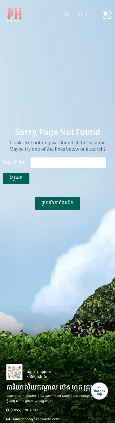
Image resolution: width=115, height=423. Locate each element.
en (80, 15)
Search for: (14, 163)
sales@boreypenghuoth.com (35, 419)
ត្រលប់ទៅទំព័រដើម (57, 203)
